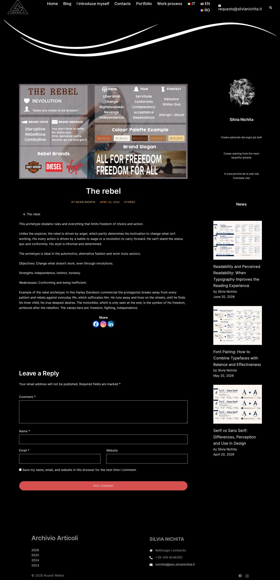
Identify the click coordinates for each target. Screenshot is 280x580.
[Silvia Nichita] (18, 7)
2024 (35, 560)
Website (112, 450)
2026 (35, 550)
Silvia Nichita (85, 202)
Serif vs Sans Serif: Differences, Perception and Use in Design (234, 437)
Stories (129, 202)
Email (24, 450)
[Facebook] (96, 324)
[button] (270, 7)
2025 (35, 555)
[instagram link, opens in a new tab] (247, 575)
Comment (27, 397)
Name (24, 431)
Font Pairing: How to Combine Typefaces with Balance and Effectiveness (237, 358)
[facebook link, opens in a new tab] (240, 575)
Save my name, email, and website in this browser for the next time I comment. (79, 470)
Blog (67, 3)
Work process (169, 3)
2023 (35, 565)
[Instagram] (103, 324)
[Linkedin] (110, 324)
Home (52, 3)
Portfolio (144, 3)
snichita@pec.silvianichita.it (175, 564)
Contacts (122, 3)
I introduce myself (93, 3)
